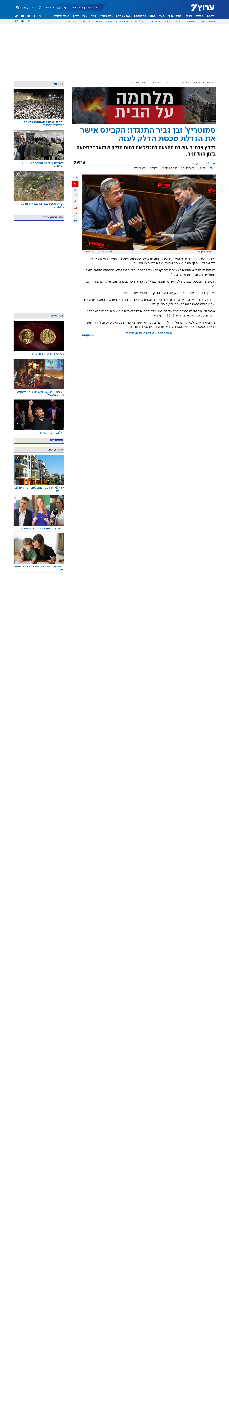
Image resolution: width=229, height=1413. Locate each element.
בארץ (162, 16)
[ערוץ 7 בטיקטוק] (16, 16)
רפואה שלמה (154, 21)
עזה (211, 168)
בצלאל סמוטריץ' (169, 168)
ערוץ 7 (213, 83)
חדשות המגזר (208, 21)
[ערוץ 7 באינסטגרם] (28, 16)
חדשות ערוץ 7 (200, 9)
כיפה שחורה (191, 21)
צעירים (168, 21)
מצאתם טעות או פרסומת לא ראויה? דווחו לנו (148, 333)
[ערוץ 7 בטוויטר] (40, 16)
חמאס (203, 168)
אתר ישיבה (85, 21)
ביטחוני (188, 16)
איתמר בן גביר (188, 168)
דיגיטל (178, 21)
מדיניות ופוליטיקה (200, 83)
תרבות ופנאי (121, 21)
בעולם (153, 16)
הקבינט (153, 168)
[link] (39, 123)
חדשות (210, 16)
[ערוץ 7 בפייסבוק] (34, 16)
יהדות (76, 16)
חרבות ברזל (140, 168)
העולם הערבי (137, 21)
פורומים (98, 21)
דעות (93, 16)
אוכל (84, 16)
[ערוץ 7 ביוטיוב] (22, 16)
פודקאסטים (140, 16)
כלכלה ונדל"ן (106, 16)
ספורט (108, 21)
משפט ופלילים (123, 16)
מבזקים (199, 16)
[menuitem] (211, 16)
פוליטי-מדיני (174, 16)
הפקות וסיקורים (61, 16)
